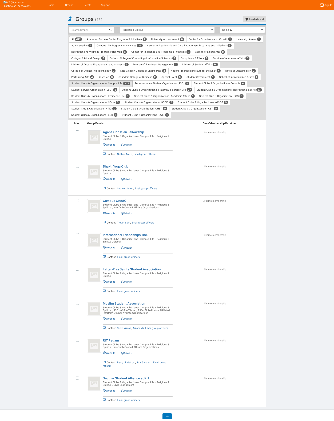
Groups (69, 4)
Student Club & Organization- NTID (93, 108)
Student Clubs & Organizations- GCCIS (148, 102)
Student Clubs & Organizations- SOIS (145, 114)
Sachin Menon (125, 188)
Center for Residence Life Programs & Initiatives (160, 51)
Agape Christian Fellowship (123, 132)
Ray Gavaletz (144, 362)
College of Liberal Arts (209, 51)
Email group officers (145, 154)
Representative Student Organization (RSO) (161, 83)
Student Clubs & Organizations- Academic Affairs (163, 95)
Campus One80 (114, 201)
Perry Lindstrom (126, 362)
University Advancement (167, 39)
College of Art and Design (87, 58)
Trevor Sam (123, 222)
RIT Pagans (111, 340)
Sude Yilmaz (124, 328)
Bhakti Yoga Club (115, 166)
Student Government (199, 76)
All (76, 39)
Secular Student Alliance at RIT (126, 378)
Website (110, 144)
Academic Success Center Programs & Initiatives (115, 39)
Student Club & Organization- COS (220, 95)
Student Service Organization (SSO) (93, 89)
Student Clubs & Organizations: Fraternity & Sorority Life (156, 89)
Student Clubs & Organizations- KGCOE (202, 102)
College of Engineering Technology (92, 70)
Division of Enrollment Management (155, 64)
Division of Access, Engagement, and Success (99, 64)
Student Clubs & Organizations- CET (194, 108)
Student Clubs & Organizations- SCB (93, 114)
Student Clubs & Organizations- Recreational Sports (229, 89)
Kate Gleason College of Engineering (142, 70)
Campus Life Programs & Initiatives (119, 45)
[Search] (110, 29)
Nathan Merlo (124, 154)
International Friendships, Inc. (125, 235)
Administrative (81, 45)
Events (87, 4)
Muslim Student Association (124, 303)
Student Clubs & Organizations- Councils (219, 83)
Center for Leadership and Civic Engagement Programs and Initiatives (188, 45)
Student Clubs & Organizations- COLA (95, 102)
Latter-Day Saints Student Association (132, 269)
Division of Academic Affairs (230, 58)
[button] (17, 4)
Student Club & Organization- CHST (143, 108)
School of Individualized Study (238, 76)
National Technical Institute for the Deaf (195, 70)
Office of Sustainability (240, 70)
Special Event (171, 76)
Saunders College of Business (137, 76)
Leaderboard (256, 19)
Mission (128, 144)
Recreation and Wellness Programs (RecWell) (98, 51)
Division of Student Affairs (199, 64)
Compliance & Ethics (194, 58)
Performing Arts (82, 76)
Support (105, 4)
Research (105, 76)
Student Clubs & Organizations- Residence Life (99, 95)
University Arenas (248, 39)
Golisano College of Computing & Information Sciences (142, 58)
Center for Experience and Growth (210, 39)
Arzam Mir (138, 328)
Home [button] (51, 4)
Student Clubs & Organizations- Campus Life (100, 83)
